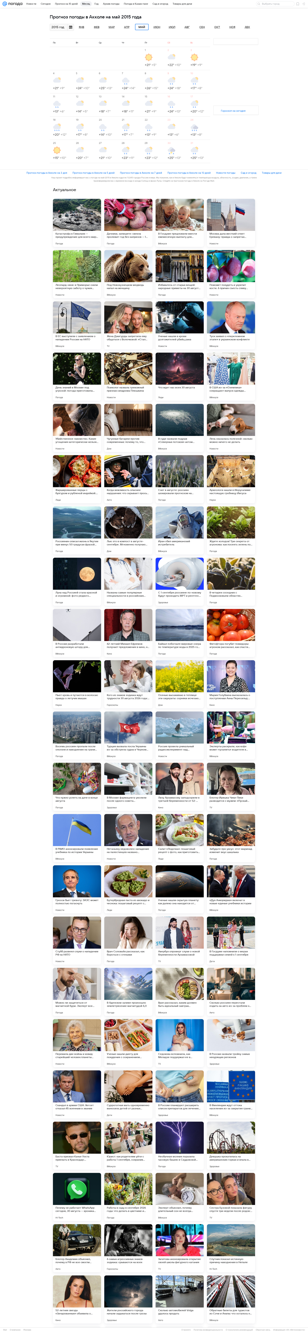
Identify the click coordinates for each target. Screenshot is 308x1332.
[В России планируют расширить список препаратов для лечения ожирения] (180, 1094)
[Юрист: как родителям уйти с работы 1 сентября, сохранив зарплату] (128, 1146)
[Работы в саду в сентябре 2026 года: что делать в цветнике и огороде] (128, 1197)
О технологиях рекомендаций (239, 1330)
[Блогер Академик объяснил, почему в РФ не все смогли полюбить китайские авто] (77, 1248)
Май (141, 27)
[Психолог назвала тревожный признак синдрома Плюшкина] (128, 377)
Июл (172, 27)
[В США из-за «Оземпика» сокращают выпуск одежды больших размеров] (231, 377)
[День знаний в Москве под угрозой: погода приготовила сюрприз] (77, 377)
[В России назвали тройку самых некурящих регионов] (231, 1043)
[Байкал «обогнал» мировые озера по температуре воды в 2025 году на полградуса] (180, 633)
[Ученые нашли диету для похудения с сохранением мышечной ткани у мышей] (128, 1043)
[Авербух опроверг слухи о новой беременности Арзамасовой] (180, 941)
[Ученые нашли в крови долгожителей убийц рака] (180, 325)
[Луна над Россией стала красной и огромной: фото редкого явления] (77, 582)
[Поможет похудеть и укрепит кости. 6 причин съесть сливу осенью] (231, 274)
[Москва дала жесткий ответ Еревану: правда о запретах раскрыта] (231, 223)
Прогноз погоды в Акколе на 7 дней (141, 172)
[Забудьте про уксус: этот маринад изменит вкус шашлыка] (231, 838)
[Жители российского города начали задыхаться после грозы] (128, 1299)
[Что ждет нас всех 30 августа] (180, 377)
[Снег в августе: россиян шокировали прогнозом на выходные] (180, 479)
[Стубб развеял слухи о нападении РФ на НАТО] (77, 941)
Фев (96, 27)
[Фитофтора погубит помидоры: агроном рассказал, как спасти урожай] (231, 633)
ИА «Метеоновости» (295, 1330)
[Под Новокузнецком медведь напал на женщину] (128, 274)
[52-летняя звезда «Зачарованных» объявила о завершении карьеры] (77, 1299)
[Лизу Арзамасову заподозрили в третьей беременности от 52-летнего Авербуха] (180, 787)
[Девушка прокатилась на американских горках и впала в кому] (231, 1146)
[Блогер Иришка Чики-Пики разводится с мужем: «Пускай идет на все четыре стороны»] (231, 787)
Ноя (232, 27)
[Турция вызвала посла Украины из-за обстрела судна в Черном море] (128, 736)
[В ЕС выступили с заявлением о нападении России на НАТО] (77, 325)
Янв (81, 27)
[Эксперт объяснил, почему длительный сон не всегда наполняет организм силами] (180, 1197)
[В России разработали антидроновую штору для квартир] (77, 633)
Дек (247, 27)
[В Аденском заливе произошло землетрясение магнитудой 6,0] (128, 992)
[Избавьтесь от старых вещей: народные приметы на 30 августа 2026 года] (180, 274)
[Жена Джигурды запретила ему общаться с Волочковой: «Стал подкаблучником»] (128, 325)
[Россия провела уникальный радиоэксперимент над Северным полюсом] (180, 736)
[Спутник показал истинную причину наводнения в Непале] (231, 1248)
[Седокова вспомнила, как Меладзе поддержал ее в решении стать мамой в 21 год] (180, 1043)
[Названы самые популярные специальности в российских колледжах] (128, 582)
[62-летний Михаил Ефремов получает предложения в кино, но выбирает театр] (128, 633)
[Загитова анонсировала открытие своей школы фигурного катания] (180, 1248)
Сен (202, 27)
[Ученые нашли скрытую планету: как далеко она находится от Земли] (180, 889)
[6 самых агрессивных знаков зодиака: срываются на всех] (128, 1248)
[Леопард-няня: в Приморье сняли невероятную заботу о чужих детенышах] (77, 274)
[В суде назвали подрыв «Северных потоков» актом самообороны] (180, 428)
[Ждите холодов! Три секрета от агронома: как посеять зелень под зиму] (231, 530)
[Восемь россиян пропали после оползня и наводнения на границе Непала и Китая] (77, 736)
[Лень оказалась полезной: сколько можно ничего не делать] (231, 428)
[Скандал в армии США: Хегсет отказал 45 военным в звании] (77, 1094)
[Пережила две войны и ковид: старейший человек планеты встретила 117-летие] (77, 1043)
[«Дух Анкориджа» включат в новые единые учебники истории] (231, 889)
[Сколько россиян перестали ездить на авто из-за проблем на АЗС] (231, 992)
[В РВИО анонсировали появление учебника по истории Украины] (77, 838)
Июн (157, 27)
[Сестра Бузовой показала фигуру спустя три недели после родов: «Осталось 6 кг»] (231, 1197)
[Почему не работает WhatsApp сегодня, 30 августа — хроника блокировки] (77, 1197)
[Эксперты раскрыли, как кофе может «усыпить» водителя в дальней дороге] (231, 736)
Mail (5, 1330)
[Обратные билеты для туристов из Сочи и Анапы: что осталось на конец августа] (231, 1299)
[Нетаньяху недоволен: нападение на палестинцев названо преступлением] (128, 838)
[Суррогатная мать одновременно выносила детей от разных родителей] (128, 1094)
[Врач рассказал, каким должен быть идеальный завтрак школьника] (180, 992)
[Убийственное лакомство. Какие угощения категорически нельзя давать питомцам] (77, 428)
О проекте (186, 1330)
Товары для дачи (272, 172)
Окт (217, 27)
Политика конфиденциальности (208, 1330)
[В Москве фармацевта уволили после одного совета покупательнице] (128, 787)
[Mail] (5, 4)
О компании (15, 1330)
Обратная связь (263, 1330)
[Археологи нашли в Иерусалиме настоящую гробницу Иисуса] (231, 479)
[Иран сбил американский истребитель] (180, 530)
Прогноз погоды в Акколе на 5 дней (94, 172)
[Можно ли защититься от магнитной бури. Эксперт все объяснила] (77, 992)
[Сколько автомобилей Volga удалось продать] (180, 1299)
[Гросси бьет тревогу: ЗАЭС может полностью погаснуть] (77, 889)
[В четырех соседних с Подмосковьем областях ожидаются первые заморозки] (231, 582)
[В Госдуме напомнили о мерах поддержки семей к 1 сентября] (231, 941)
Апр (126, 27)
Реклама (27, 1330)
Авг (187, 27)
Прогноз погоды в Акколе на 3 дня (46, 172)
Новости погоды (225, 172)
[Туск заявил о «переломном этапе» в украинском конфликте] (231, 325)
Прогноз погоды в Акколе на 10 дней (189, 172)
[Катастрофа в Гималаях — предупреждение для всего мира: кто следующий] (77, 223)
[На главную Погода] (14, 4)
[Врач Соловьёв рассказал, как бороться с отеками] (128, 941)
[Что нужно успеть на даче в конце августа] (77, 787)
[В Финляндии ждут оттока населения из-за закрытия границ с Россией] (231, 1094)
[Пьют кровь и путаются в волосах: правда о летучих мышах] (77, 684)
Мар (112, 27)
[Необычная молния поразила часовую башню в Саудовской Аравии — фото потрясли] (180, 1146)
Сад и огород (248, 172)
